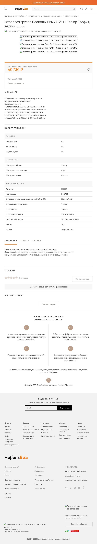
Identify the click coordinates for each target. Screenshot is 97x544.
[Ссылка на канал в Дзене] (79, 487)
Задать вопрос (48, 305)
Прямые (8, 426)
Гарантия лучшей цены (44, 480)
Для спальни (64, 438)
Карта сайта (40, 489)
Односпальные (29, 426)
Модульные (81, 429)
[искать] (74, 8)
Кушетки (8, 433)
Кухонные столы (83, 433)
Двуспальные (28, 433)
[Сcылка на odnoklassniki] (70, 487)
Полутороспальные (31, 429)
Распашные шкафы (64, 430)
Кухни (79, 423)
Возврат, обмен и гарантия (15, 484)
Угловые (8, 429)
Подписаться (65, 408)
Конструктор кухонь (82, 437)
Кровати (26, 423)
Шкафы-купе (64, 426)
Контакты (38, 484)
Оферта (8, 493)
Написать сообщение (79, 524)
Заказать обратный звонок (76, 471)
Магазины (39, 475)
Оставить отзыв (82, 279)
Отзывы (8, 497)
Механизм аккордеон (9, 440)
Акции (7, 475)
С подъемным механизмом (28, 437)
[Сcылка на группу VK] (66, 487)
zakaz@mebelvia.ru (72, 476)
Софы (7, 436)
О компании (39, 471)
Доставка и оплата (12, 480)
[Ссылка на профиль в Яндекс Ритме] (83, 487)
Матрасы (45, 423)
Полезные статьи (12, 489)
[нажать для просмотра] (48, 36)
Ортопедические (12, 445)
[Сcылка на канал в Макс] (74, 487)
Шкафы (62, 423)
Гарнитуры (81, 426)
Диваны (8, 423)
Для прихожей (65, 435)
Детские (44, 433)
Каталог (8, 471)
